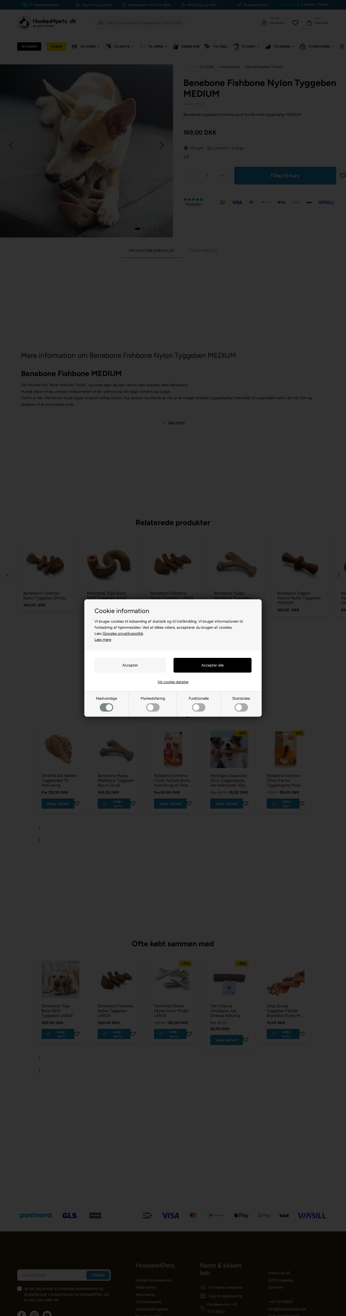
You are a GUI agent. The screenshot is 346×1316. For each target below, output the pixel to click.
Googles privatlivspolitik (123, 633)
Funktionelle (199, 698)
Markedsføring (153, 698)
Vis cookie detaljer (173, 682)
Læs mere (102, 639)
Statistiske (241, 698)
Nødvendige (106, 698)
